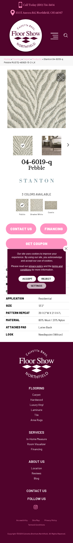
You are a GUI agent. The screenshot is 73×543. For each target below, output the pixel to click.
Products (37, 59)
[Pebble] (22, 205)
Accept (27, 279)
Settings (36, 286)
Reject (46, 279)
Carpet (26, 59)
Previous (6, 144)
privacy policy (36, 266)
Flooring (16, 59)
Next (67, 144)
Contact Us (21, 229)
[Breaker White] (36, 205)
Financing (54, 229)
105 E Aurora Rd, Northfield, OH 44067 (39, 12)
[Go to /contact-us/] (36, 491)
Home (7, 59)
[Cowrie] (51, 205)
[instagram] (36, 507)
